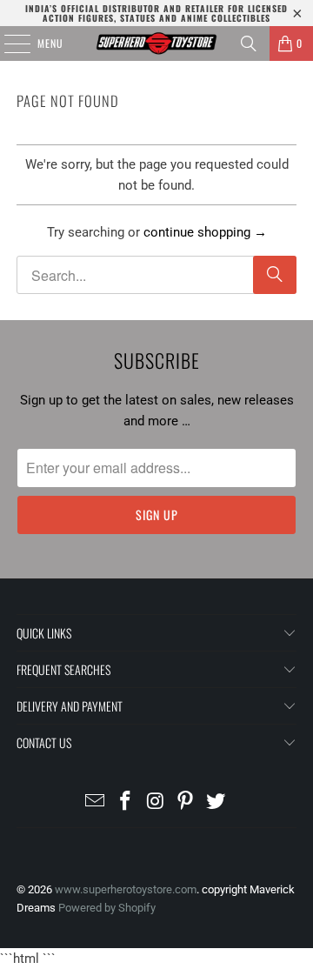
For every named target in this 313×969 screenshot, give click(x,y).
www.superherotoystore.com (125, 889)
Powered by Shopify (107, 907)
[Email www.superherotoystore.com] (96, 802)
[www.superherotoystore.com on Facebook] (125, 802)
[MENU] (8, 43)
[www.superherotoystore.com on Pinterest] (186, 802)
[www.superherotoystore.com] (156, 43)
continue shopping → (205, 232)
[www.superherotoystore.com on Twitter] (216, 802)
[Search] (248, 43)
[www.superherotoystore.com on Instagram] (156, 802)
